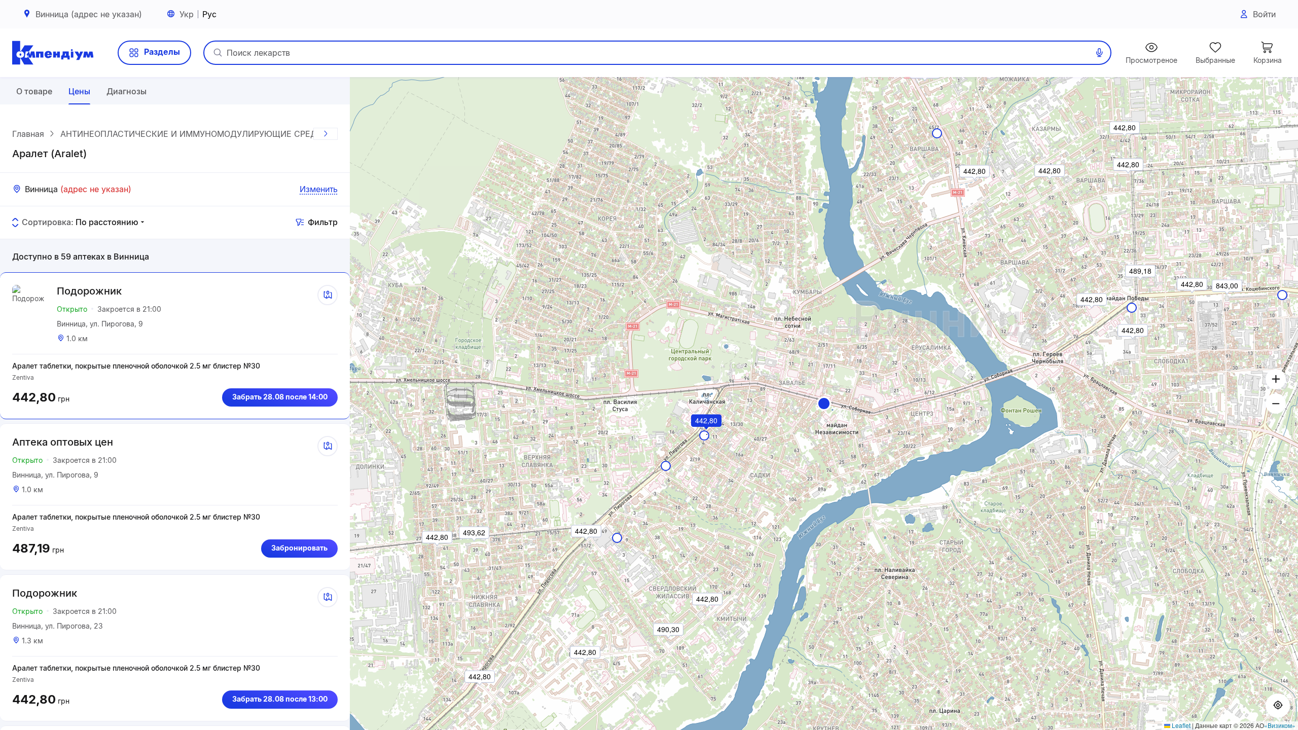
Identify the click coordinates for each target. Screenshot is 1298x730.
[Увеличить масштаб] (1276, 379)
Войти (1264, 14)
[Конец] (325, 134)
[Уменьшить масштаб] (1276, 403)
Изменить (319, 189)
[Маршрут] (327, 295)
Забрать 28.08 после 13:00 (280, 699)
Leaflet (1180, 725)
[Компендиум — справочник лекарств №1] (52, 53)
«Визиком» (1279, 725)
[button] (824, 403)
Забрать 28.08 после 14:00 (280, 396)
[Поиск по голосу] (1099, 53)
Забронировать (299, 547)
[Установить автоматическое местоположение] (1278, 706)
